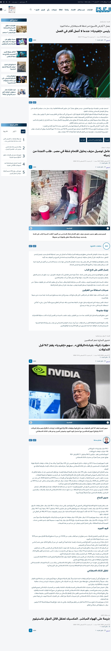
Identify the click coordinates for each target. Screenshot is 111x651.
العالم (102, 615)
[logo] (103, 10)
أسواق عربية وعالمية (101, 336)
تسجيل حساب (14, 2)
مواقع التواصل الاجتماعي (95, 139)
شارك (34, 40)
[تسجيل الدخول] (26, 2)
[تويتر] (6, 2)
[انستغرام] (3, 2)
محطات (103, 147)
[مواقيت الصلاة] (1, 10)
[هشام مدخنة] (106, 440)
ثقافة (61, 9)
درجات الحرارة (80, 2)
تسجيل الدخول (22, 2)
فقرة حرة (83, 139)
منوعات (54, 9)
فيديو (43, 9)
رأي (48, 9)
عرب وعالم (81, 9)
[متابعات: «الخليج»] (106, 246)
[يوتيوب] (1, 2)
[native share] (30, 40)
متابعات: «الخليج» (95, 246)
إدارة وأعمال (103, 22)
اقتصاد (73, 9)
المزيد (37, 9)
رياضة (67, 9)
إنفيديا (107, 139)
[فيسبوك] (9, 2)
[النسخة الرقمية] (12, 10)
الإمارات (90, 9)
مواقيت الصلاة (87, 2)
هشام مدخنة (97, 440)
